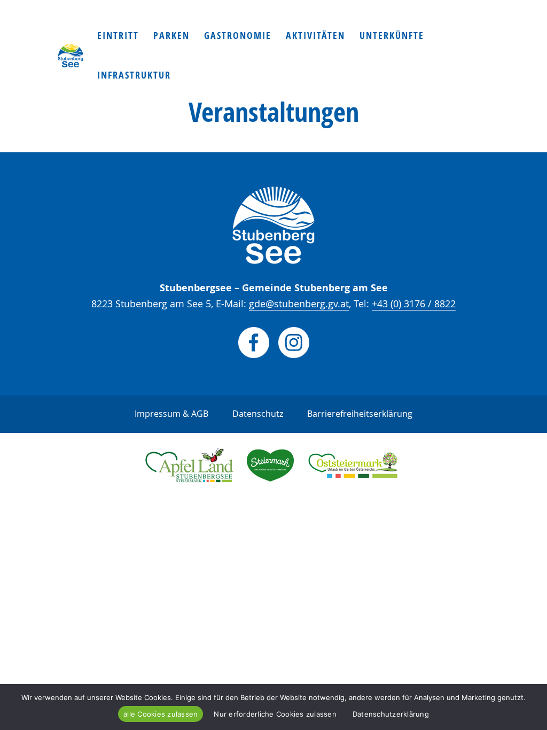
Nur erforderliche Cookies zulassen (275, 714)
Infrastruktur (134, 77)
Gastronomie (237, 37)
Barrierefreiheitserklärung (359, 414)
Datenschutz (257, 414)
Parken (171, 37)
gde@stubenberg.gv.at (299, 303)
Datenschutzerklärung (391, 714)
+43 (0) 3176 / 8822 (414, 303)
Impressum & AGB (171, 414)
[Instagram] (294, 354)
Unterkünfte (392, 37)
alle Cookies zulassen (160, 714)
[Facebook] (254, 354)
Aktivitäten (315, 37)
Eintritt (118, 37)
